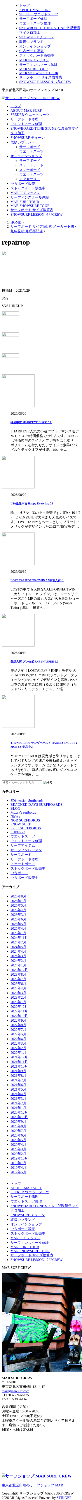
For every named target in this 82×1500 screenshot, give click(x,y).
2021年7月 (18, 1080)
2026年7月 (18, 901)
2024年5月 (18, 947)
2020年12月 (19, 1112)
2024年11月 (19, 937)
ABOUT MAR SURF (35, 10)
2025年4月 (18, 928)
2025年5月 (18, 924)
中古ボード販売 (31, 51)
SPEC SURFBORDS (25, 828)
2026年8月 (18, 896)
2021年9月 (18, 1071)
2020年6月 (18, 1135)
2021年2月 (18, 1103)
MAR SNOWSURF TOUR (38, 73)
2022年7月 (18, 1029)
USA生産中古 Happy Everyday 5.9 (32, 503)
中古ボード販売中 (24, 878)
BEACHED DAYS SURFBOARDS (36, 804)
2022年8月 (18, 1025)
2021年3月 (18, 1098)
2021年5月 (18, 1089)
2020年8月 (18, 1126)
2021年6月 (18, 1085)
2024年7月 (18, 942)
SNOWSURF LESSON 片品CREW (45, 82)
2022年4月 (18, 1039)
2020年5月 (18, 1140)
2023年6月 (18, 983)
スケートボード (31, 165)
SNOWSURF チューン (36, 37)
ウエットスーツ (31, 151)
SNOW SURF (20, 824)
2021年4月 (18, 1094)
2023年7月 (18, 979)
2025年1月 (18, 933)
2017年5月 (18, 1172)
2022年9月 (18, 1020)
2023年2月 (18, 997)
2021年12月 (19, 1057)
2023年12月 (19, 970)
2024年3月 (18, 956)
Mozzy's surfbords (23, 812)
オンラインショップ (35, 46)
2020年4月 (18, 1144)
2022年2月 (18, 1048)
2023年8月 (18, 974)
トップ (24, 5)
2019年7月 (18, 1163)
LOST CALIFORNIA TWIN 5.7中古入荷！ (37, 580)
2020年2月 (18, 1154)
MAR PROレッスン (34, 60)
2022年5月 (18, 1034)
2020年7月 (18, 1131)
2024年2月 (18, 960)
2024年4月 (18, 951)
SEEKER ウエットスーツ (38, 14)
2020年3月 (18, 1149)
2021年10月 (19, 1066)
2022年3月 (18, 1043)
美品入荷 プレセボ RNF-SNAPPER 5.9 (34, 661)
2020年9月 (18, 1121)
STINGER (64, 1498)
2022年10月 (19, 1016)
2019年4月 (18, 1167)
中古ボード (19, 873)
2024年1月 (18, 965)
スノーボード (29, 170)
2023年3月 (18, 993)
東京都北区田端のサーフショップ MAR (32, 1485)
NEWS (15, 816)
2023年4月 (18, 988)
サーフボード (29, 147)
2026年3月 (18, 915)
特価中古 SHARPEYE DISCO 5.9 (31, 422)
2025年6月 (18, 919)
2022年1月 (18, 1052)
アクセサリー (29, 179)
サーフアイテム (22, 845)
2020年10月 (19, 1117)
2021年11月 (19, 1062)
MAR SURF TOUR (33, 69)
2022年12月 (19, 1006)
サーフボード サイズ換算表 (40, 77)
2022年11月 (19, 1011)
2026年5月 (18, 905)
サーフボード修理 (33, 19)
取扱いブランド (31, 42)
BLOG (15, 808)
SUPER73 (17, 832)
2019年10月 (19, 1158)
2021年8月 (18, 1075)
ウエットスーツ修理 (35, 23)
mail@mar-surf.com (15, 1391)
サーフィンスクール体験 (38, 65)
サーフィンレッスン (26, 850)
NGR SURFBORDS (25, 820)
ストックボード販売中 (36, 55)
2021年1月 (18, 1108)
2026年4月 (18, 910)
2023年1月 (18, 1002)
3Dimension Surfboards (26, 800)
